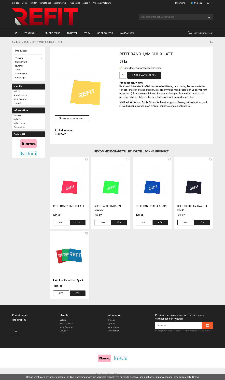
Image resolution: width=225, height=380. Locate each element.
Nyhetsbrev (19, 123)
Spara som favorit (73, 118)
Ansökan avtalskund (102, 3)
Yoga (87, 33)
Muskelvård (53, 33)
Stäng (195, 377)
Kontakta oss (45, 3)
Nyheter (33, 3)
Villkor (24, 3)
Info (61, 222)
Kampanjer (127, 33)
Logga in (86, 3)
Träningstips (74, 3)
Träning (29, 33)
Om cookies (20, 127)
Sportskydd (105, 33)
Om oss (15, 3)
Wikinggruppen (121, 374)
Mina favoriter (60, 3)
